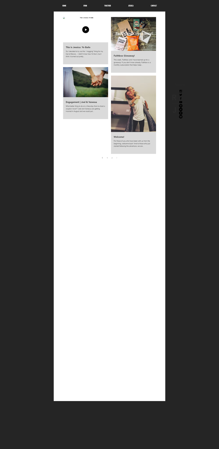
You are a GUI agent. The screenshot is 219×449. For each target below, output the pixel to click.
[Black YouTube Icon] (180, 102)
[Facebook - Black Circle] (180, 113)
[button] (131, 6)
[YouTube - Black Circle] (180, 117)
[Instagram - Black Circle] (180, 106)
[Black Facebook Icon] (180, 98)
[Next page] (117, 158)
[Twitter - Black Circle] (180, 109)
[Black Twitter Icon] (180, 95)
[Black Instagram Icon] (180, 91)
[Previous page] (102, 158)
